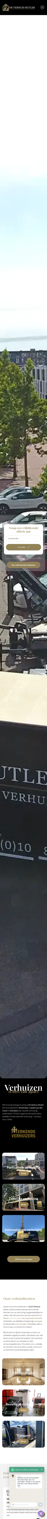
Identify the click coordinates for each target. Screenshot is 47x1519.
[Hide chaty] (41, 1513)
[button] (42, 7)
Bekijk (23, 1173)
